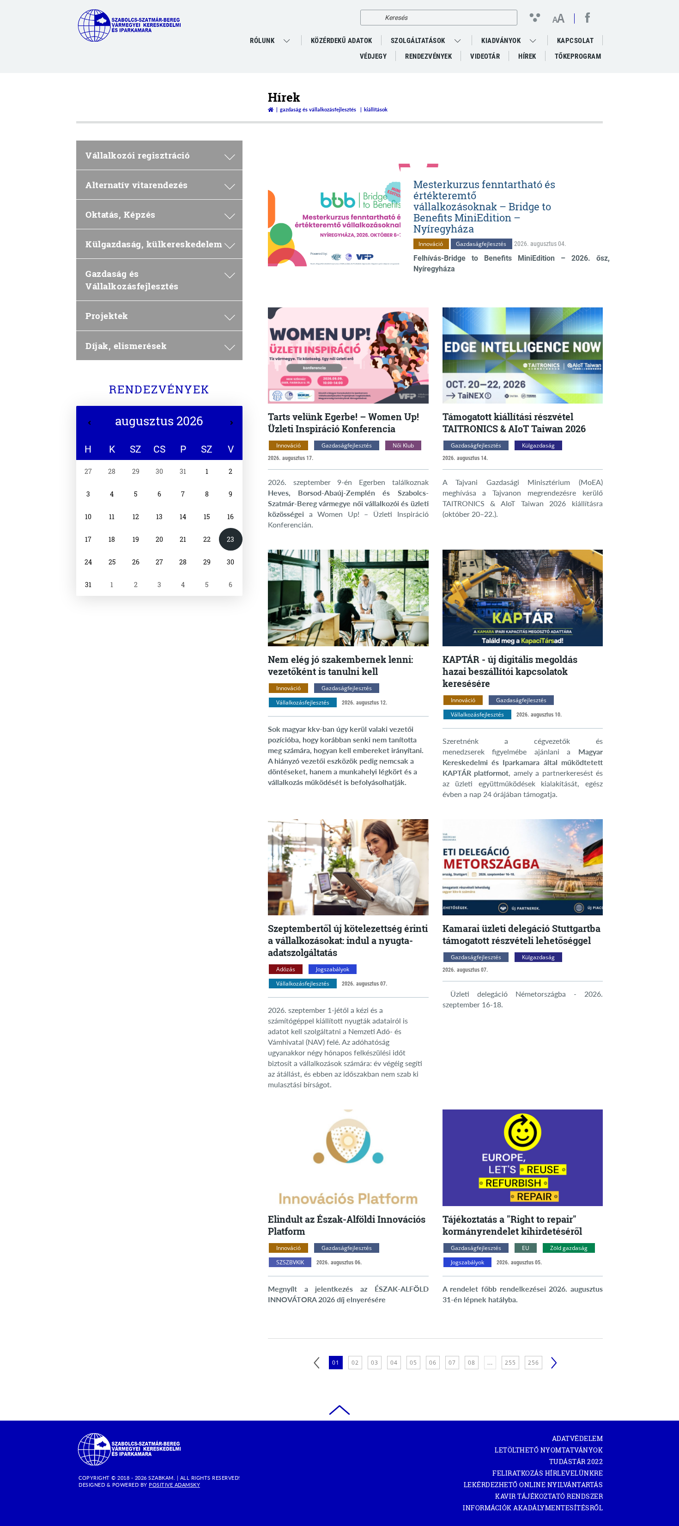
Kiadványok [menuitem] (501, 41)
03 (374, 1363)
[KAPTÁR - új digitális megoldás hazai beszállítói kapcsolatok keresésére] (523, 598)
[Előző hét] (89, 423)
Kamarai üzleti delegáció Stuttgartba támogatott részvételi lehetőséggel (521, 934)
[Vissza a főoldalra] (270, 109)
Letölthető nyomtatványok (549, 1449)
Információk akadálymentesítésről (533, 1507)
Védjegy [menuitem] (373, 56)
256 (533, 1363)
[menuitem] (288, 41)
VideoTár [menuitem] (485, 56)
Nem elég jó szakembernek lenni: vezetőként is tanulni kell (340, 665)
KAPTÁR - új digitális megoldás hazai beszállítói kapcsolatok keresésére (510, 671)
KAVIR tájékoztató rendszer (549, 1496)
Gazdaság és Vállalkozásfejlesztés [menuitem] (132, 280)
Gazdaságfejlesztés (481, 244)
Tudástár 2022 (576, 1461)
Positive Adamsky (174, 1485)
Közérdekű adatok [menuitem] (341, 41)
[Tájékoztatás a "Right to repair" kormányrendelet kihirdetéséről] (523, 1157)
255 (510, 1363)
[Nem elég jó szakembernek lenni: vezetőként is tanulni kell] (348, 598)
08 (471, 1363)
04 (394, 1363)
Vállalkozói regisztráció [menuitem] (137, 155)
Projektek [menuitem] (106, 315)
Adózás (285, 969)
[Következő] (554, 1363)
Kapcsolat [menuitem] (575, 41)
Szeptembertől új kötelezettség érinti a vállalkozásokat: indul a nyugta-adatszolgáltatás (348, 940)
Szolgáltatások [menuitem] (418, 41)
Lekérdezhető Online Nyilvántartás (533, 1484)
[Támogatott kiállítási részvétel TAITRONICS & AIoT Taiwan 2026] (523, 355)
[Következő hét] (231, 423)
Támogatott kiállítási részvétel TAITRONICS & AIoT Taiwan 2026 (514, 423)
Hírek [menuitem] (527, 56)
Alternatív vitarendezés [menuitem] (136, 184)
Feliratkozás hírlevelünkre (547, 1473)
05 (413, 1363)
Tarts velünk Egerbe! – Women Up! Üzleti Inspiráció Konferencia (343, 423)
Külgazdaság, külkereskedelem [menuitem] (153, 244)
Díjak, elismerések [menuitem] (126, 345)
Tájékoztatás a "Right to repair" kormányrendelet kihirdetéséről (512, 1225)
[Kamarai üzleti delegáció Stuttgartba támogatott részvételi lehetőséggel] (523, 867)
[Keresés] (370, 17)
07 (452, 1363)
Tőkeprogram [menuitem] (578, 58)
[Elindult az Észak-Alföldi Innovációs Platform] (348, 1157)
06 (432, 1363)
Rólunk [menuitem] (262, 41)
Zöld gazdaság (569, 1248)
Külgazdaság (538, 445)
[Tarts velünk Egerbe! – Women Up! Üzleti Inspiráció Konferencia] (348, 355)
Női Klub (403, 445)
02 (355, 1363)
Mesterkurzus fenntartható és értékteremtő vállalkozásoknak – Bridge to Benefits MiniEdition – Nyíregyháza (484, 206)
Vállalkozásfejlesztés (302, 702)
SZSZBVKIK (290, 1262)
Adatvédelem (577, 1438)
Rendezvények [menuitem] (428, 56)
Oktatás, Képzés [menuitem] (120, 214)
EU (525, 1248)
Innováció (430, 244)
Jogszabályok (332, 969)
